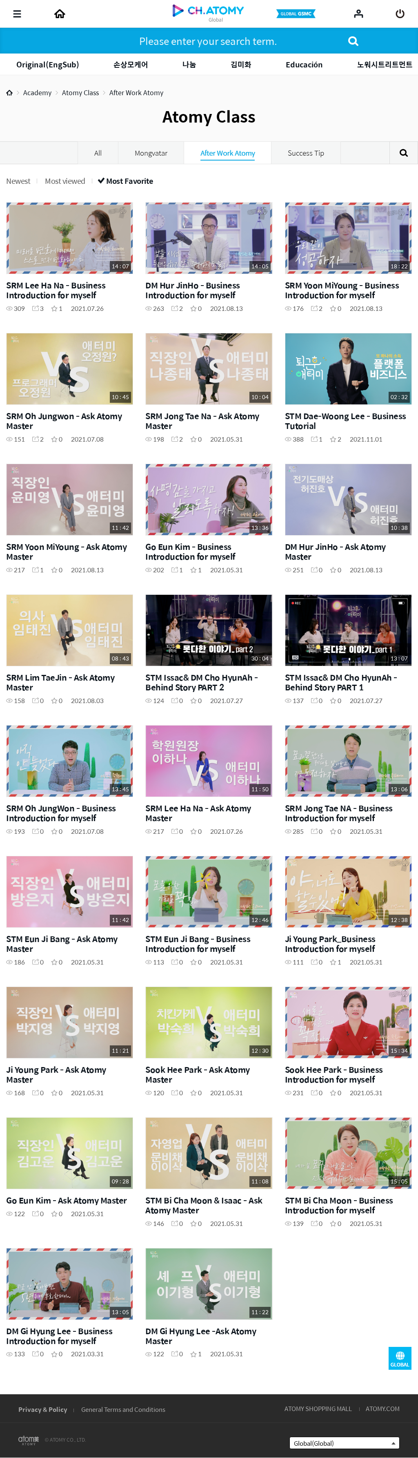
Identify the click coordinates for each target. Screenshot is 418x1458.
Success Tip (306, 152)
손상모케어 (130, 64)
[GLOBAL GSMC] (296, 14)
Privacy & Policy (42, 1409)
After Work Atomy (136, 92)
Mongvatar (151, 152)
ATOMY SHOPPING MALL (318, 1408)
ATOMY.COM (383, 1408)
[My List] (358, 13)
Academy (37, 92)
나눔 (189, 64)
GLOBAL (400, 1358)
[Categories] (17, 14)
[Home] (60, 14)
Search (403, 152)
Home (9, 93)
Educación (304, 64)
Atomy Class (80, 92)
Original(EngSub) (47, 64)
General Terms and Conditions (123, 1409)
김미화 (241, 64)
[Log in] (400, 14)
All (98, 152)
